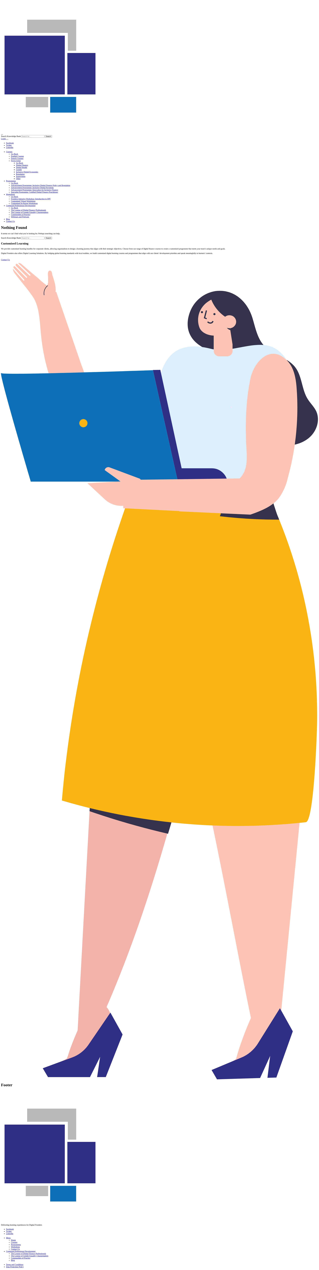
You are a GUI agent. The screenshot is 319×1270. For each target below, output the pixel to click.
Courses (9, 152)
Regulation (20, 174)
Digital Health (21, 167)
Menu (8, 1238)
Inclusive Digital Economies (27, 172)
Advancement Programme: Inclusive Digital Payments (32, 188)
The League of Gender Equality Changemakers (29, 212)
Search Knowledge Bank (11, 136)
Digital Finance (22, 165)
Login (3, 139)
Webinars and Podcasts (20, 217)
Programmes (11, 181)
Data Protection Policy (15, 1267)
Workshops (10, 194)
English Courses (17, 156)
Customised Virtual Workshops (23, 201)
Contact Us (10, 221)
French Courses (17, 158)
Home (13, 1240)
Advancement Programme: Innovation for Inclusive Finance (34, 190)
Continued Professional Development (20, 206)
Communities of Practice (20, 215)
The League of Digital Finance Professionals (28, 210)
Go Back (14, 154)
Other (18, 179)
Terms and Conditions (14, 1265)
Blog (8, 219)
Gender (19, 170)
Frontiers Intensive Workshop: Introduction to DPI (30, 199)
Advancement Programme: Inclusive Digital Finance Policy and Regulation (40, 185)
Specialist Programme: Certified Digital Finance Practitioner (34, 192)
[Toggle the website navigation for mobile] (7, 139)
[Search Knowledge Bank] (2, 134)
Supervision (20, 176)
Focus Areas (16, 161)
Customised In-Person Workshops (24, 203)
